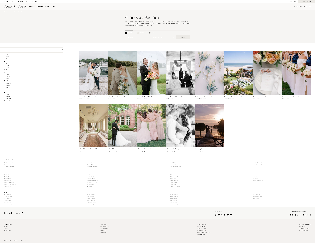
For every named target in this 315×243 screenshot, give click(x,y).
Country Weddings (174, 196)
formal (7, 74)
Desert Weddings (173, 198)
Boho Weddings (7, 194)
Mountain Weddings (174, 204)
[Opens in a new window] (9, 1)
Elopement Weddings (91, 202)
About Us (6, 226)
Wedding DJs (90, 186)
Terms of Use (15, 240)
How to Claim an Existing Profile (203, 232)
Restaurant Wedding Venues (93, 166)
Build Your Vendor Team (304, 228)
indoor (7, 81)
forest (7, 72)
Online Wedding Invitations (92, 180)
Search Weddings (302, 226)
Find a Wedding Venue (303, 230)
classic (8, 58)
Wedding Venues (7, 178)
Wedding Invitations (91, 178)
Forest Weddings (173, 200)
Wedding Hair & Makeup (92, 182)
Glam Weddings (7, 202)
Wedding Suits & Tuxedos (258, 176)
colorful (8, 61)
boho (7, 56)
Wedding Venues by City (258, 164)
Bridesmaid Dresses (257, 174)
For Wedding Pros (301, 6)
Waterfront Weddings (257, 196)
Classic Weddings (8, 196)
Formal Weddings (7, 200)
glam (7, 78)
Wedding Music (173, 174)
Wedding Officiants (174, 180)
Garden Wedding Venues (175, 164)
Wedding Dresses (173, 182)
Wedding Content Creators (10, 184)
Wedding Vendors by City (258, 180)
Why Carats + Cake (201, 226)
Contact (6, 228)
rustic (7, 94)
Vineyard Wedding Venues (9, 164)
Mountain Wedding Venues (175, 166)
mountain (8, 89)
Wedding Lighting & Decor (175, 176)
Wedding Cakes (90, 174)
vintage (8, 96)
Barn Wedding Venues (91, 162)
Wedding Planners (8, 174)
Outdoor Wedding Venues (258, 160)
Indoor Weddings (90, 204)
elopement (8, 69)
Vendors (40, 6)
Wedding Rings (256, 178)
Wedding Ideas (103, 232)
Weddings (32, 6)
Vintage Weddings (91, 198)
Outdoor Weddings (174, 194)
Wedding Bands (90, 184)
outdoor (8, 92)
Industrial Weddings (8, 204)
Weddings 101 (103, 230)
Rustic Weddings (90, 196)
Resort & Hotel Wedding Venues (11, 160)
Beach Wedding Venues (175, 160)
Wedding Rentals (173, 178)
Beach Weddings (256, 194)
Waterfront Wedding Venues (259, 162)
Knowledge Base (7, 230)
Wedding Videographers (9, 182)
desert (7, 65)
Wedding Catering (8, 186)
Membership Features (201, 228)
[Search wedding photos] (34, 1)
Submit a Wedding (104, 228)
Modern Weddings (91, 194)
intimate (8, 85)
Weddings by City (256, 198)
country (8, 63)
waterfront (8, 98)
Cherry (54, 6)
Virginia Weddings (13, 11)
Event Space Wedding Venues (10, 162)
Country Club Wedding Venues (93, 160)
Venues (47, 6)
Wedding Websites (91, 176)
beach (7, 54)
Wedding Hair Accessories (175, 186)
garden (8, 76)
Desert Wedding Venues (175, 162)
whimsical (8, 100)
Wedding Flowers (7, 180)
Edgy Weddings (7, 198)
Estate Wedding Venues (9, 166)
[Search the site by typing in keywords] (309, 6)
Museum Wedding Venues (92, 164)
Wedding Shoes (173, 184)
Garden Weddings (173, 202)
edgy (7, 67)
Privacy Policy (23, 240)
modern (8, 87)
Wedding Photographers (9, 176)
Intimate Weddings (91, 200)
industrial (8, 83)
